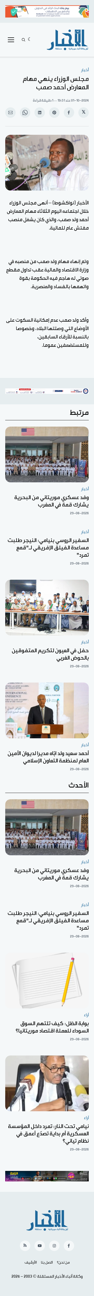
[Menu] (11, 40)
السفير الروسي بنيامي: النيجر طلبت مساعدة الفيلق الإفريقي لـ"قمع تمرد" (48, 548)
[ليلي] (30, 39)
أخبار (85, 70)
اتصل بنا (47, 1262)
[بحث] (23, 40)
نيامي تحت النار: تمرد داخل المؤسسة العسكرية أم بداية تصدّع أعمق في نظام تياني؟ (48, 1134)
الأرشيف (31, 1262)
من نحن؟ (63, 1262)
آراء (86, 1015)
